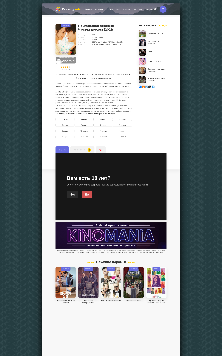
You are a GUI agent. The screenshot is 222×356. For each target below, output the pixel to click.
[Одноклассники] (143, 87)
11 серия (103, 131)
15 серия (103, 137)
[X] (149, 87)
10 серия (84, 131)
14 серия (84, 137)
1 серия (65, 119)
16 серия (122, 137)
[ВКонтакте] (140, 87)
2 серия (84, 119)
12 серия (122, 131)
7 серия (103, 125)
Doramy (71, 9)
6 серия (84, 125)
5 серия (65, 125)
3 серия (103, 119)
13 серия (64, 137)
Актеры (149, 9)
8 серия (122, 125)
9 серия (65, 131)
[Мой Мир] (153, 87)
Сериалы (99, 9)
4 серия (122, 119)
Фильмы (88, 9)
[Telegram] (146, 87)
